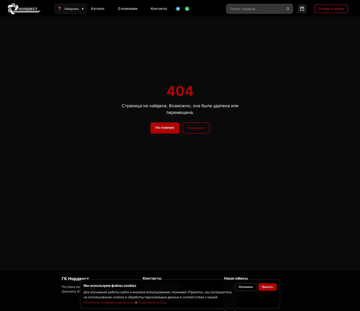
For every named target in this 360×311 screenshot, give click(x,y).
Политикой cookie (151, 302)
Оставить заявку (331, 8)
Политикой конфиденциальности (109, 302)
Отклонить (246, 286)
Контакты (159, 8)
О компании (128, 8)
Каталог (98, 8)
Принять (267, 286)
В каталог (196, 128)
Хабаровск (70, 9)
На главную (164, 127)
